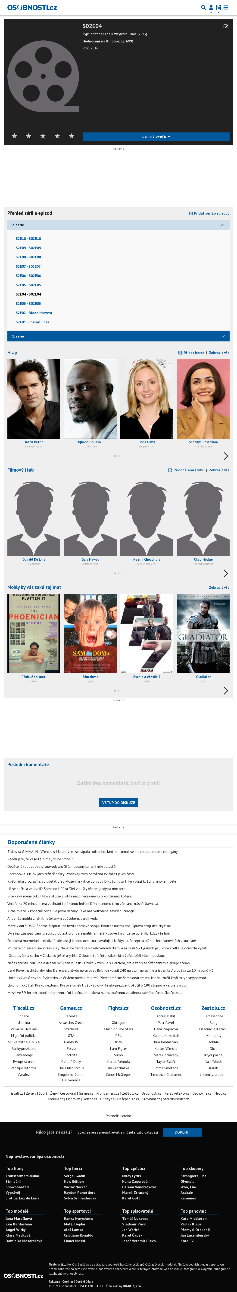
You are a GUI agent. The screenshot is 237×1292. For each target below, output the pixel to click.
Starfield (71, 1029)
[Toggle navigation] (226, 7)
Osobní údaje (84, 1282)
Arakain (187, 1192)
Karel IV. (187, 1240)
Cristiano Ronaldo (78, 1235)
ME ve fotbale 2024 (24, 1042)
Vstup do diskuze (118, 802)
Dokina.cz (90, 1098)
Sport (43, 1093)
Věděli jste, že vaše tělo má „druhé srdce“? (40, 859)
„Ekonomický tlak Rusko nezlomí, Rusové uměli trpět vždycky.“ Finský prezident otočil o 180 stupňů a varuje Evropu (97, 985)
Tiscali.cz (23, 1007)
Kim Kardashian (166, 1042)
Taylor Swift (165, 1061)
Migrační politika (24, 1035)
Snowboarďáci (17, 1187)
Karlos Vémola (118, 1061)
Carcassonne (213, 1016)
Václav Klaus (191, 1224)
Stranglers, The (193, 1175)
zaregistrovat (108, 1132)
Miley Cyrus (131, 1175)
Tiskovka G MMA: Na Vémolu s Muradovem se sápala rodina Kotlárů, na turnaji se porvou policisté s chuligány (92, 851)
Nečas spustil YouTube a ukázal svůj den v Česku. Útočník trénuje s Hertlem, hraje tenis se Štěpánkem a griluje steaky (98, 963)
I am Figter (118, 1048)
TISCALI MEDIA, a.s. (91, 1286)
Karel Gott (131, 1198)
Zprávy (31, 1093)
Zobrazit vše (219, 352)
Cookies (67, 1282)
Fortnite (71, 1055)
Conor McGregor (118, 1074)
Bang (213, 1022)
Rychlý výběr (154, 137)
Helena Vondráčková (139, 1187)
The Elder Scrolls (71, 1068)
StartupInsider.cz (176, 1098)
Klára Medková (18, 1235)
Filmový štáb (20, 470)
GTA (71, 1035)
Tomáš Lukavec (135, 1218)
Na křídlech (213, 1061)
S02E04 (92, 26)
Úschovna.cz (202, 1093)
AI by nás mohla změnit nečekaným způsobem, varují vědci (52, 918)
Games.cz (71, 1007)
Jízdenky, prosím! (213, 1074)
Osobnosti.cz (166, 1007)
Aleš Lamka (73, 1229)
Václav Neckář (75, 1187)
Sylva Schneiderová (80, 1198)
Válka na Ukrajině (24, 1029)
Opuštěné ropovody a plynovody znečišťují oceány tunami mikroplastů (61, 866)
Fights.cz (118, 1007)
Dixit (213, 1048)
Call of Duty (71, 1061)
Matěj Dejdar (74, 1224)
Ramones (188, 1198)
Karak (213, 1068)
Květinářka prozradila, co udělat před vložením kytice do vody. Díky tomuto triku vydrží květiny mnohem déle (91, 881)
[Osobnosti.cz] (32, 7)
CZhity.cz (107, 1098)
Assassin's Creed (71, 1022)
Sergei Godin (74, 1175)
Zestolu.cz (213, 1007)
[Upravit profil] (226, 26)
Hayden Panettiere (80, 1192)
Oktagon (118, 1022)
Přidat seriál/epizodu (211, 213)
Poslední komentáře (28, 764)
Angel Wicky (16, 1229)
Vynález (24, 1074)
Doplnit (182, 1132)
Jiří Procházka (118, 1068)
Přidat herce (193, 352)
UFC (118, 1016)
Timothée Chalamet (166, 1074)
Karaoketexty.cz (177, 1093)
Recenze (71, 1016)
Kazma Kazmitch (166, 1035)
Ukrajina (24, 1022)
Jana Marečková (19, 1218)
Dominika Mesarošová (24, 1240)
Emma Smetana (165, 1068)
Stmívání (13, 1181)
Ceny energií (24, 1055)
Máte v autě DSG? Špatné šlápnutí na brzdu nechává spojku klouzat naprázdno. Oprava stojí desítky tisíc (89, 925)
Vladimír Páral (134, 1224)
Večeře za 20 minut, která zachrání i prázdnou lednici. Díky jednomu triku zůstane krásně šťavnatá (82, 903)
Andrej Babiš (165, 1016)
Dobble (213, 1042)
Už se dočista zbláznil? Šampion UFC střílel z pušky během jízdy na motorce (66, 888)
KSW (118, 1042)
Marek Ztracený (166, 1055)
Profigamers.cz (107, 1093)
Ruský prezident (24, 1048)
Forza (71, 1048)
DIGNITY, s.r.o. (132, 1286)
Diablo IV (71, 1042)
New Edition (74, 1181)
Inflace (24, 1016)
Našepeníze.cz (128, 1098)
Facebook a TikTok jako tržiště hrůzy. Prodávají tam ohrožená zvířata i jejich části (70, 873)
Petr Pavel (166, 1022)
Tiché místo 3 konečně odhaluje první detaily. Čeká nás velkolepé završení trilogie (71, 911)
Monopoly (213, 1035)
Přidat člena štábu (188, 470)
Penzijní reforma (24, 1068)
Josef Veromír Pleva (139, 1240)
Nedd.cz (220, 1093)
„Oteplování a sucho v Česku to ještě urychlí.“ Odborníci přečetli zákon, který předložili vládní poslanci (86, 955)
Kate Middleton (194, 1218)
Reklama (54, 1282)
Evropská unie (23, 1061)
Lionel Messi (74, 1240)
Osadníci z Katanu (213, 1029)
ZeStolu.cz (130, 1093)
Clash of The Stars (118, 1029)
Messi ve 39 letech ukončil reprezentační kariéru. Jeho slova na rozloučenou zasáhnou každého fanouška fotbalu (95, 992)
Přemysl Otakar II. (196, 1229)
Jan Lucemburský (195, 1235)
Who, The (188, 1187)
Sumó (118, 1055)
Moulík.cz (55, 1098)
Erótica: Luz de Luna (22, 1198)
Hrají (12, 352)
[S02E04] (43, 76)
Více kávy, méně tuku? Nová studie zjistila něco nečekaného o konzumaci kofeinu (70, 896)
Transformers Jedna (22, 1175)
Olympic (187, 1181)
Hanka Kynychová (78, 1218)
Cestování (68, 1093)
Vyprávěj (13, 1192)
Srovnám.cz (151, 1098)
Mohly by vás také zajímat (34, 587)
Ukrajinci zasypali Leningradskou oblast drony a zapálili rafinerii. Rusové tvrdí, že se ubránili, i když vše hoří (88, 933)
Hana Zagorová (166, 1029)
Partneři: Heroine (119, 1115)
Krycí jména (213, 1055)
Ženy (53, 1093)
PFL (118, 1035)
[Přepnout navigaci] (211, 7)
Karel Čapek (132, 1235)
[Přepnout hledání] (203, 7)
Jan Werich (131, 1229)
